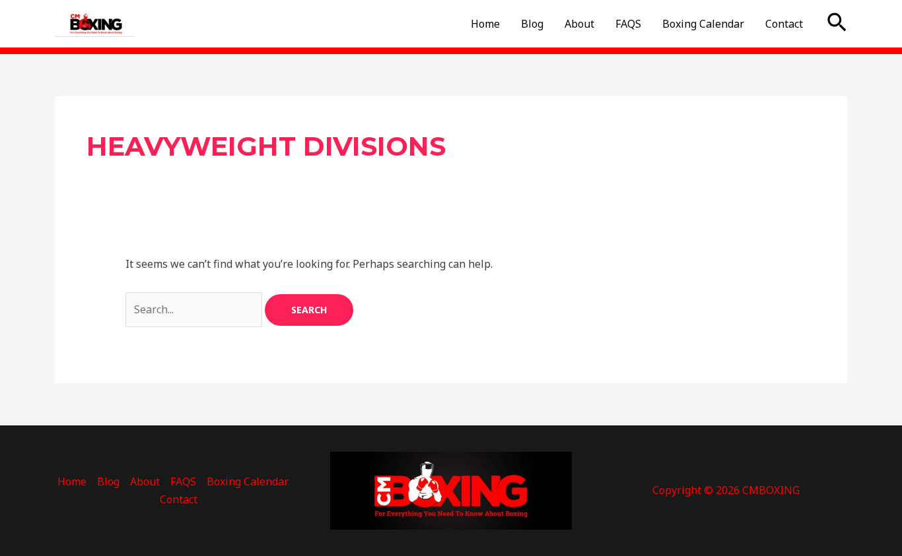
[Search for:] (195, 309)
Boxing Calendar (703, 23)
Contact (784, 23)
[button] (837, 23)
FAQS (628, 23)
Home (485, 23)
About (579, 23)
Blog (532, 23)
